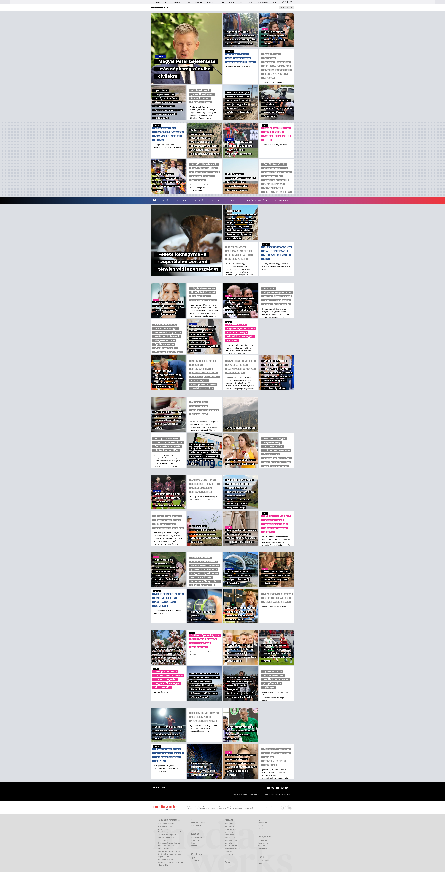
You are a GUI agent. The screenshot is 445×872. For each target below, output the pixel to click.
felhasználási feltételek (256, 794)
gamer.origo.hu (230, 832)
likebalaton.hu (230, 835)
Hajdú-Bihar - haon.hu (166, 846)
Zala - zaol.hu (196, 825)
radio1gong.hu (263, 860)
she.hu (260, 828)
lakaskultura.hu (230, 829)
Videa (188, 2)
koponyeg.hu (263, 843)
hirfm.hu (261, 863)
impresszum (279, 794)
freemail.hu (262, 840)
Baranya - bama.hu (165, 826)
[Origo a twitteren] (272, 788)
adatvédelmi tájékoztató (240, 794)
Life (166, 2)
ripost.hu (261, 820)
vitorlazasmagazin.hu (232, 848)
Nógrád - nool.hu (164, 857)
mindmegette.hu (231, 840)
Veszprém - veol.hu (198, 823)
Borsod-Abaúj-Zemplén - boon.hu (170, 832)
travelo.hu (228, 843)
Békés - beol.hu (163, 829)
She (241, 2)
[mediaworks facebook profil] (283, 807)
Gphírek (231, 2)
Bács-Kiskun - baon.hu (166, 824)
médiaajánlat (288, 794)
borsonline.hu (230, 866)
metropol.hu (262, 823)
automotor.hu (230, 826)
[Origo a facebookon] (268, 788)
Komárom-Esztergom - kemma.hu (170, 854)
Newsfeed (198, 2)
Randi (251, 2)
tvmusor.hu (229, 854)
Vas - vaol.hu (196, 820)
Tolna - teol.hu (163, 865)
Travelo (221, 2)
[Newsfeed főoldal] (159, 788)
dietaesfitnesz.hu (231, 846)
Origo (158, 2)
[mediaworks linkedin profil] (289, 807)
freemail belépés (286, 8)
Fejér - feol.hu (163, 840)
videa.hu (261, 846)
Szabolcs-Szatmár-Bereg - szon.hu (170, 862)
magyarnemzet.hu (198, 837)
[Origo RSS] (286, 788)
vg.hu (193, 858)
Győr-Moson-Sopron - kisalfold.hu (170, 843)
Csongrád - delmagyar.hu (167, 835)
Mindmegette (177, 2)
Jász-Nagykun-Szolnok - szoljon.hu (170, 851)
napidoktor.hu (230, 837)
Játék (275, 2)
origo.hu (194, 846)
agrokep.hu (195, 860)
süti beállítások (269, 794)
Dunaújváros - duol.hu (166, 837)
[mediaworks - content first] (165, 807)
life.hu (260, 825)
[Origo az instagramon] (277, 788)
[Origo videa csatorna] (282, 788)
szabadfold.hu (196, 840)
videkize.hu (229, 851)
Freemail (210, 2)
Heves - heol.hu (163, 848)
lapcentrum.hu (263, 848)
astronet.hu (229, 824)
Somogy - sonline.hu (165, 859)
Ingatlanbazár (263, 2)
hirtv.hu (194, 843)
